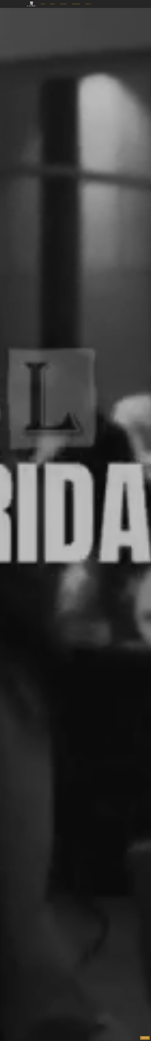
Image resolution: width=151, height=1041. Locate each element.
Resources (76, 4)
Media (52, 4)
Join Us (88, 4)
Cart (120, 4)
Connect (63, 4)
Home (43, 4)
